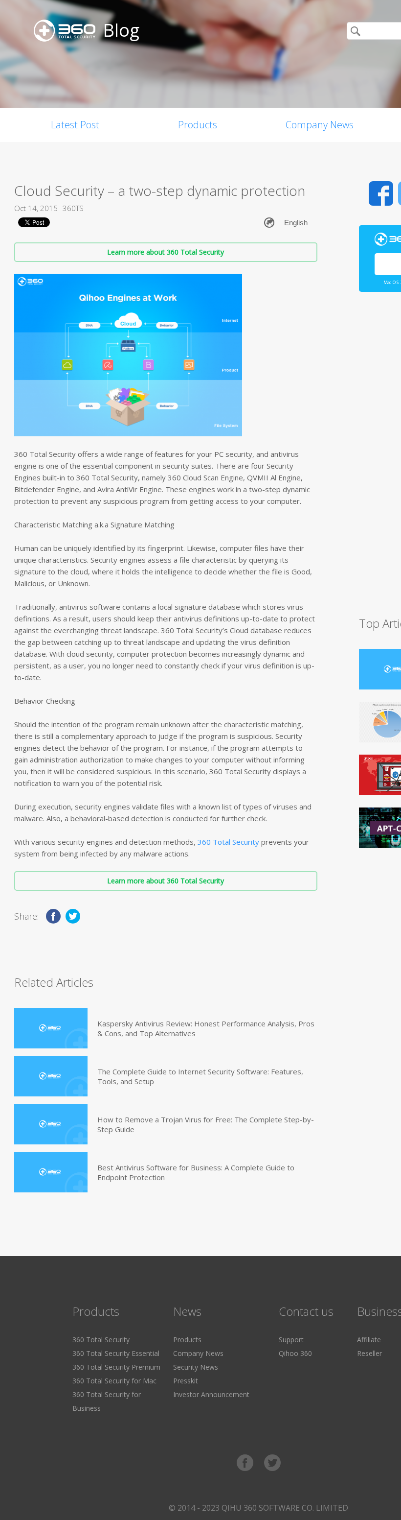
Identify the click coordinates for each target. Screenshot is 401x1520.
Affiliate (369, 1339)
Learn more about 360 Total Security (165, 252)
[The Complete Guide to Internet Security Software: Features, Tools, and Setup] (51, 1076)
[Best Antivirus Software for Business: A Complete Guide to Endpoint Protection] (51, 1172)
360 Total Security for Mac (114, 1380)
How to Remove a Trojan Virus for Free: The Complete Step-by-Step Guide (205, 1124)
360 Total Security (228, 842)
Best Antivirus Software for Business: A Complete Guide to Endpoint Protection (195, 1172)
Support (291, 1339)
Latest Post (75, 124)
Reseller (369, 1353)
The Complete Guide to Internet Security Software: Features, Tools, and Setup (200, 1076)
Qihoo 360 (295, 1353)
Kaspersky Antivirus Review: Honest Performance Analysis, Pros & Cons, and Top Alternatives (205, 1028)
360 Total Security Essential (115, 1353)
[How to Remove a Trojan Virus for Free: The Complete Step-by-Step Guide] (51, 1124)
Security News (195, 1367)
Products (197, 124)
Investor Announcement (211, 1394)
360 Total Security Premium (116, 1367)
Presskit (185, 1380)
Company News (320, 124)
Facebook (381, 193)
